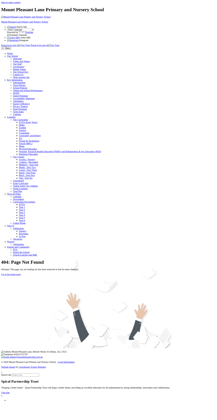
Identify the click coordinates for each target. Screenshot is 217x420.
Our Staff (17, 64)
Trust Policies (19, 85)
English (22, 127)
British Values (19, 69)
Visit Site (5, 392)
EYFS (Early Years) (28, 122)
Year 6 (22, 220)
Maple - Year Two (27, 167)
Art (20, 138)
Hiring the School (21, 252)
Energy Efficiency (21, 104)
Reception (23, 233)
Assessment (18, 180)
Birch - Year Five (27, 175)
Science (22, 130)
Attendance (18, 101)
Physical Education (28, 149)
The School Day (20, 72)
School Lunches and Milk (25, 255)
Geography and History (30, 135)
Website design (8, 367)
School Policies (20, 88)
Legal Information (66, 362)
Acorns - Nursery (27, 159)
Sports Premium (20, 96)
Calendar (17, 196)
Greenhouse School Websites (32, 367)
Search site (6, 375)
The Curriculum (20, 119)
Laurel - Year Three (28, 170)
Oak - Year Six (26, 178)
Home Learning (20, 188)
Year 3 (22, 212)
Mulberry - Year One (28, 165)
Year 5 (22, 218)
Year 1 (22, 207)
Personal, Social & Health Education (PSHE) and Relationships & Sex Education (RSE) (60, 151)
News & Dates (14, 194)
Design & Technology (29, 141)
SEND (16, 93)
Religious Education (28, 154)
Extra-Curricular (20, 183)
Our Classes (18, 157)
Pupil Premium (20, 109)
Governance (18, 66)
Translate (29, 32)
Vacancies (17, 239)
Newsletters (18, 199)
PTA (15, 249)
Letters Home (19, 223)
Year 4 (22, 215)
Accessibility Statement (24, 98)
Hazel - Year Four (27, 172)
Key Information (15, 80)
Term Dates (18, 111)
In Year (22, 236)
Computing (24, 133)
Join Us (10, 226)
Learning (11, 117)
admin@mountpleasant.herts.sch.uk (26, 357)
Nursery (22, 231)
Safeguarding (19, 82)
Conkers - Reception (28, 162)
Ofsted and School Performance (28, 90)
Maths (22, 125)
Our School (12, 56)
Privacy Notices (20, 106)
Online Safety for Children (25, 186)
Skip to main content (10, 2)
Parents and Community (18, 247)
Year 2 (22, 210)
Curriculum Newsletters (24, 202)
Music (22, 146)
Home (10, 53)
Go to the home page (11, 274)
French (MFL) (25, 143)
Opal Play (17, 191)
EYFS (22, 204)
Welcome (17, 58)
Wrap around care (21, 77)
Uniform (17, 114)
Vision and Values (21, 61)
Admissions (18, 228)
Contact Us (18, 74)
